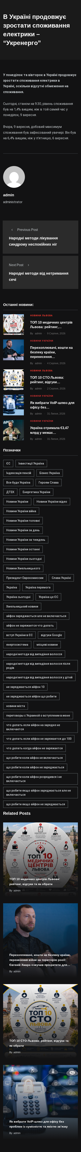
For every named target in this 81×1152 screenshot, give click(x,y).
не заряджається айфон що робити (31, 696)
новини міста (15, 706)
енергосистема (17, 644)
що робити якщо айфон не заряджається (35, 804)
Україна (11, 587)
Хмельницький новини (22, 606)
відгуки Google (51, 635)
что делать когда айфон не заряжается (34, 748)
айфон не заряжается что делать (30, 625)
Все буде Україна (18, 482)
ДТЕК (10, 492)
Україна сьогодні (18, 597)
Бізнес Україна (49, 473)
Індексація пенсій (18, 473)
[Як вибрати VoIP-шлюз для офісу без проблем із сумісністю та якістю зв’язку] (13, 405)
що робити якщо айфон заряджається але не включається (38, 792)
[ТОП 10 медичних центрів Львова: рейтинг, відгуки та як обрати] (13, 324)
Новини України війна (21, 511)
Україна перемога (37, 587)
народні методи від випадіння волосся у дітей (39, 677)
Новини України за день (23, 530)
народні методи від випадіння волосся (34, 654)
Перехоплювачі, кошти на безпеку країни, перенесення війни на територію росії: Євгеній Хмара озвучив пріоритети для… (39, 959)
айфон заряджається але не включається (36, 616)
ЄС (8, 463)
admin (38, 333)
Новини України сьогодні (24, 558)
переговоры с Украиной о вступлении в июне (38, 715)
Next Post (16, 265)
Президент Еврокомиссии (24, 578)
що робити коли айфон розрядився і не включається (34, 779)
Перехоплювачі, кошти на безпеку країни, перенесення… (51, 352)
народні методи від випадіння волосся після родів (38, 665)
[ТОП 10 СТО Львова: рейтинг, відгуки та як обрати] (13, 379)
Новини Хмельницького (23, 568)
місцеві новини (47, 644)
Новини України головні (23, 520)
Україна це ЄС (48, 597)
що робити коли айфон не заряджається (35, 767)
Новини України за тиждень (25, 539)
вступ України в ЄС (19, 635)
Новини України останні (23, 549)
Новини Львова (41, 315)
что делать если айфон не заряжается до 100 (38, 738)
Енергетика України (36, 492)
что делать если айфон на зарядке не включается (33, 727)
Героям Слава (49, 482)
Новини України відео (52, 501)
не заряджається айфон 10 (25, 687)
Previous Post (27, 230)
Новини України (41, 341)
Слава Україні (61, 578)
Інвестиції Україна (31, 463)
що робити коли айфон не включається (34, 757)
